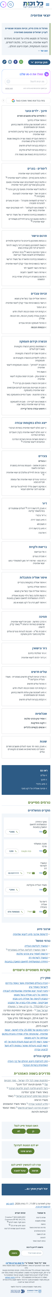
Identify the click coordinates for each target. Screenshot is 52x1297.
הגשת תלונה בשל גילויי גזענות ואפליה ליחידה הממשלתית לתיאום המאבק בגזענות (26, 597)
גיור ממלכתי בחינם (36, 653)
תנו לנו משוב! (41, 1234)
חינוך (43, 779)
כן (33, 1131)
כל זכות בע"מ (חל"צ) (15, 1263)
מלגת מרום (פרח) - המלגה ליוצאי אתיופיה (26, 177)
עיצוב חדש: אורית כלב (18, 1225)
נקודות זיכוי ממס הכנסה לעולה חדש (29, 311)
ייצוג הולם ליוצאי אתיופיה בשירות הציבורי (27, 427)
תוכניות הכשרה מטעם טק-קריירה (30, 383)
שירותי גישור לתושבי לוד (34, 268)
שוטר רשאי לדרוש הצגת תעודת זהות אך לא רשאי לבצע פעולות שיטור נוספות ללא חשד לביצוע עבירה (26, 1045)
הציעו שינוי (26, 1151)
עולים (42, 775)
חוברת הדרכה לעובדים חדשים (33, 1107)
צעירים (41, 461)
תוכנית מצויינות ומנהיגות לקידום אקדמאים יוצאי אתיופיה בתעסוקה (26, 389)
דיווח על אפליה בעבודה (43, 904)
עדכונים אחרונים (39, 1231)
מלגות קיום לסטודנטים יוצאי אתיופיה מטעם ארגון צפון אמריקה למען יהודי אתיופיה (25, 183)
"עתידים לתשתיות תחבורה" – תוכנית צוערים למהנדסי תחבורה (25, 202)
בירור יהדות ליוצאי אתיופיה (33, 657)
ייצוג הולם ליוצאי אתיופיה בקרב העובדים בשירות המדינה (27, 433)
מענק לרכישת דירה (36, 508)
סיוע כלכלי (40, 783)
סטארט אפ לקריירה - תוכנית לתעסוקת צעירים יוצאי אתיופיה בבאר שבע (27, 403)
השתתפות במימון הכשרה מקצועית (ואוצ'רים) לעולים (29, 348)
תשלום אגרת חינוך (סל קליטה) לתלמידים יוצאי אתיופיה (26, 133)
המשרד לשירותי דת (43, 866)
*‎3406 (12, 831)
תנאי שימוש (9, 88)
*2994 (12, 889)
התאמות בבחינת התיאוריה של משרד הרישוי (25, 214)
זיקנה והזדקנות (38, 722)
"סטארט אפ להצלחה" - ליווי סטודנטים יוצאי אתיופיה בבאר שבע (25, 209)
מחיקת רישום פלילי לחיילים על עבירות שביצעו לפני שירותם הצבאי (28, 488)
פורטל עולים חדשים (36, 683)
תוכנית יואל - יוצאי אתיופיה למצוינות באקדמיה (29, 195)
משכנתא (41, 524)
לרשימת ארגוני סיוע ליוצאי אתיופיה (30, 934)
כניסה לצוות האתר (39, 1241)
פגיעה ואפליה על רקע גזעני (33, 788)
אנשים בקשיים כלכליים (34, 727)
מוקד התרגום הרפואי (35, 252)
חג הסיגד (41, 307)
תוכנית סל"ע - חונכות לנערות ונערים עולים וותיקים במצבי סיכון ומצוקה (26, 633)
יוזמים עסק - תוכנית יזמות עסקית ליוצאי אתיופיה (27, 377)
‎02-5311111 (13, 873)
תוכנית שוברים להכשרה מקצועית (30, 353)
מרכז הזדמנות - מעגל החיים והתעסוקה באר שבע (26, 396)
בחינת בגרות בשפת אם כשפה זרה (30, 154)
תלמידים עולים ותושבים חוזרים (31, 115)
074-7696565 (14, 911)
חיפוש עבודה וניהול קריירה (33, 408)
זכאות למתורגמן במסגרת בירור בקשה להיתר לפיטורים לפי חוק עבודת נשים (25, 246)
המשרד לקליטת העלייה (36, 946)
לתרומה (42, 1237)
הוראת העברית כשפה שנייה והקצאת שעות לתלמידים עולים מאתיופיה (26, 140)
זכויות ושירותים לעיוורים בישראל (32, 1096)
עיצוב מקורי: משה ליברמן (17, 1222)
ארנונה (41, 532)
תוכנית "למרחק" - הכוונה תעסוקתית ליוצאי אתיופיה (26, 366)
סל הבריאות (39, 551)
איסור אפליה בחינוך (36, 120)
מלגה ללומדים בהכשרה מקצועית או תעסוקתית (29, 359)
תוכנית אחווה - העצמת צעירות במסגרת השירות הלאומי (27, 467)
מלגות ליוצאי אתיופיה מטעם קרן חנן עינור (26, 189)
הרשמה (14, 1253)
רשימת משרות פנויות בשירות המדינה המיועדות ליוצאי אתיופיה (28, 440)
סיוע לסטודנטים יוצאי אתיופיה (31, 173)
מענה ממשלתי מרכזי (40, 845)
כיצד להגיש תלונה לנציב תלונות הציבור (28, 1088)
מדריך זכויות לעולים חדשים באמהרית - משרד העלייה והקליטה (25, 678)
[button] (47, 4)
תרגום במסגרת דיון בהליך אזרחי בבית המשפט (28, 278)
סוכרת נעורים (39, 556)
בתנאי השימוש (10, 1277)
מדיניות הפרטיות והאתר (37, 1227)
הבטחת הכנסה (38, 327)
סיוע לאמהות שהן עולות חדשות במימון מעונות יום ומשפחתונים (28, 126)
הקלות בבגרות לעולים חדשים (32, 145)
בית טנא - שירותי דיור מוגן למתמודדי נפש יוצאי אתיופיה (27, 562)
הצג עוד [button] (44, 51)
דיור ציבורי (40, 515)
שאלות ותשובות (40, 1221)
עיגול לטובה (20, 1170)
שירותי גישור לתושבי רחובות (32, 272)
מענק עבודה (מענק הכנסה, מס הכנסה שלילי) (27, 317)
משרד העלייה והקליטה (36, 885)
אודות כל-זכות (40, 1217)
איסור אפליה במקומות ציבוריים (31, 582)
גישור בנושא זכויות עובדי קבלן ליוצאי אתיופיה (25, 263)
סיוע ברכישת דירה (37, 528)
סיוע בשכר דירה (38, 519)
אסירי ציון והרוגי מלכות (34, 718)
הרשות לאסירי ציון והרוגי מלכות (32, 953)
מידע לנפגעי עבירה (38, 1104)
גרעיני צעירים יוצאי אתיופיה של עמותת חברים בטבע (28, 481)
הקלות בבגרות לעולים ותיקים (32, 149)
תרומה (35, 1170)
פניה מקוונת (26, 851)
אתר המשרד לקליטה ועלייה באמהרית (26, 949)
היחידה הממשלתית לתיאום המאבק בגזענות (26, 961)
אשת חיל (41, 371)
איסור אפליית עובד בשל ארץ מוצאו (30, 298)
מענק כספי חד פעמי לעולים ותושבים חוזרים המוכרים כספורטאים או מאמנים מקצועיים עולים (25, 749)
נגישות (43, 1224)
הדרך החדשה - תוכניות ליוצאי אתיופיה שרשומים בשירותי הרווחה (28, 623)
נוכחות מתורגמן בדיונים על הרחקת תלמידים (25, 240)
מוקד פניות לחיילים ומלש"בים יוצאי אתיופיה (25, 472)
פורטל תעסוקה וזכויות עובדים (32, 322)
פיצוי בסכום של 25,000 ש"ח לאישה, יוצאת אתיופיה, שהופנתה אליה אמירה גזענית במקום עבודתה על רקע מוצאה (25, 1033)
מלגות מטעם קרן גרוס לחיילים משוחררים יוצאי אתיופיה (27, 220)
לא (18, 1131)
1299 (11, 851)
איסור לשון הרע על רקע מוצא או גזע (29, 602)
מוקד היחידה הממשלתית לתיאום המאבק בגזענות (38, 824)
